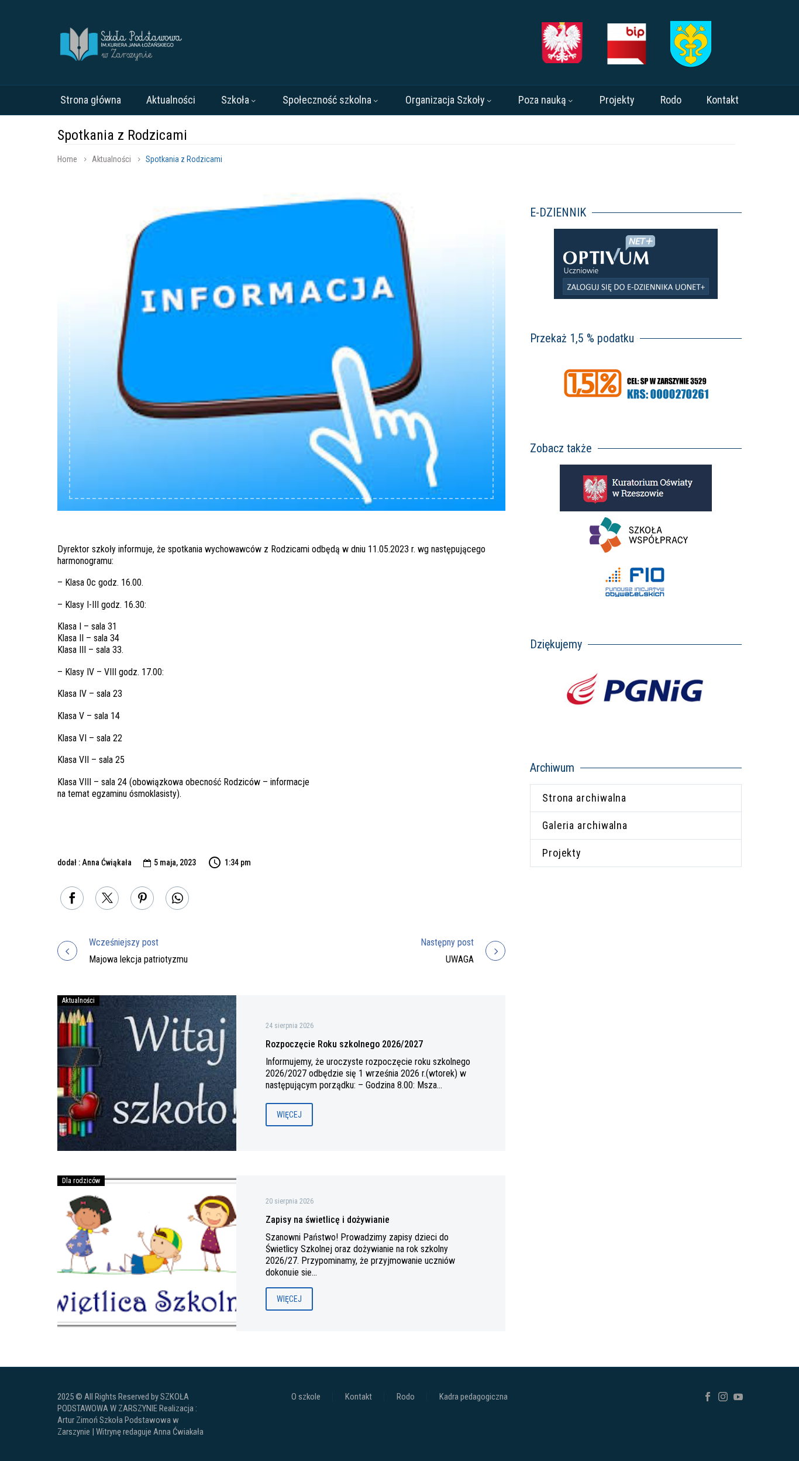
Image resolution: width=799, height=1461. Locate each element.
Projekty (617, 100)
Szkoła (235, 100)
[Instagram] (723, 1396)
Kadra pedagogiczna (473, 1397)
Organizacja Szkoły (445, 100)
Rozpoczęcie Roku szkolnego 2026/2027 (344, 1044)
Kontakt (723, 100)
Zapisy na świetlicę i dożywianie (328, 1219)
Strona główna (90, 100)
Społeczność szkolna (327, 100)
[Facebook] (72, 898)
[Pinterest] (142, 898)
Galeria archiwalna (585, 825)
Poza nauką (542, 100)
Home (67, 159)
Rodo (670, 100)
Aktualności (170, 100)
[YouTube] (738, 1396)
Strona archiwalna (584, 798)
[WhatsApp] (177, 898)
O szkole (306, 1397)
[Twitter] (107, 898)
